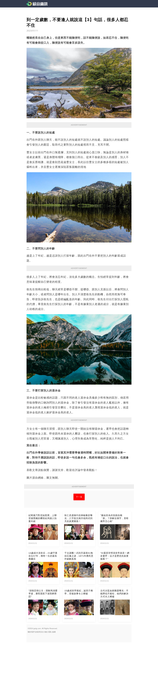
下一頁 (79, 497)
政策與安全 (39, 632)
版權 (54, 632)
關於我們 (31, 632)
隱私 (50, 632)
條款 (46, 632)
